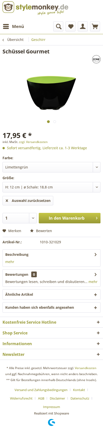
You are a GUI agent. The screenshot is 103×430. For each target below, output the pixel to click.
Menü (18, 26)
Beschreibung (16, 254)
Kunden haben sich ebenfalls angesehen (39, 307)
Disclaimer (57, 398)
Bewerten (43, 230)
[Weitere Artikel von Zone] (84, 59)
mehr (9, 261)
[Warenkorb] (95, 26)
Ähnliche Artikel (19, 294)
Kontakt (79, 390)
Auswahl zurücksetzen (31, 200)
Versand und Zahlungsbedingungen (41, 390)
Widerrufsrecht (21, 398)
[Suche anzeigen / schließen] (58, 26)
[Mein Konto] (83, 26)
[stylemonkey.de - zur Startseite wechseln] (35, 8)
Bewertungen (16, 274)
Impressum (51, 407)
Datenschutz (79, 398)
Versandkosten (85, 368)
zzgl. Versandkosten (33, 142)
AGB (41, 398)
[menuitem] (13, 26)
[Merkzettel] (71, 26)
